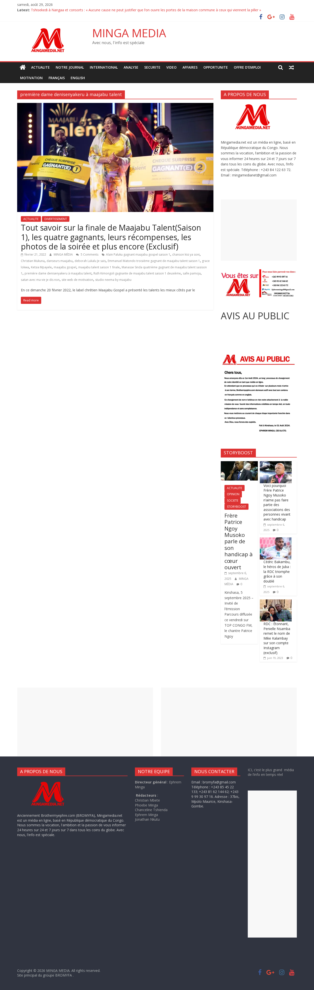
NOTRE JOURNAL (70, 67)
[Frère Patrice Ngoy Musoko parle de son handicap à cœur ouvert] (239, 463)
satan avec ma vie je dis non (40, 280)
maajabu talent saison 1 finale (99, 267)
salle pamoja (192, 273)
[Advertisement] (259, 230)
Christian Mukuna (33, 261)
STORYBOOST (236, 507)
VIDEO (171, 67)
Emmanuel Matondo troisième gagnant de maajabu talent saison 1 (154, 261)
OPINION (233, 494)
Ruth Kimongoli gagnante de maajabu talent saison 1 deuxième (137, 273)
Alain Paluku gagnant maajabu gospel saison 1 (138, 254)
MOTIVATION (31, 77)
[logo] (52, 782)
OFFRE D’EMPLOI (247, 67)
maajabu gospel (65, 267)
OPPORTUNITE (215, 67)
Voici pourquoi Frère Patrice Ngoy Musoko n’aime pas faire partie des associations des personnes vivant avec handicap (276, 502)
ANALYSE (131, 67)
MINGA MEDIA (129, 32)
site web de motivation (77, 280)
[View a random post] (291, 67)
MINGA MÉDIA (64, 254)
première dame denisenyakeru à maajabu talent (58, 273)
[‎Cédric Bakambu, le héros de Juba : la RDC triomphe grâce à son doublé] (276, 540)
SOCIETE (232, 500)
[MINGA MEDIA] (22, 67)
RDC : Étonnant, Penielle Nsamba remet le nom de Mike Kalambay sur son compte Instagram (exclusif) (276, 638)
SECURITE (152, 67)
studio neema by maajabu (113, 280)
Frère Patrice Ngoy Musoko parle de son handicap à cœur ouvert (238, 541)
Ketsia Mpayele (41, 267)
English (78, 77)
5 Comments (89, 254)
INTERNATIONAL (104, 67)
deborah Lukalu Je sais (90, 261)
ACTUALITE (40, 67)
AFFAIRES (190, 67)
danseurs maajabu (60, 261)
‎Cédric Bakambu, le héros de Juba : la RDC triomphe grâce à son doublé (277, 571)
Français (57, 77)
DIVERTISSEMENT (55, 219)
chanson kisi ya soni (186, 254)
